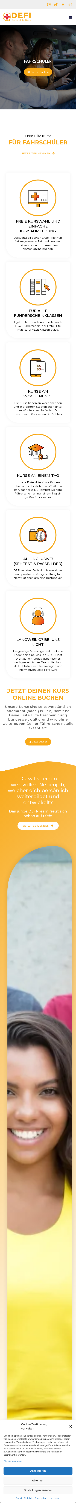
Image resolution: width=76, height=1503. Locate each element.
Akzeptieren (38, 1470)
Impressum (54, 1498)
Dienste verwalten (13, 1461)
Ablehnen (38, 1480)
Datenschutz (41, 1498)
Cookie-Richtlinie (24, 1498)
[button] (70, 1426)
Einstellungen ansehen (38, 1490)
